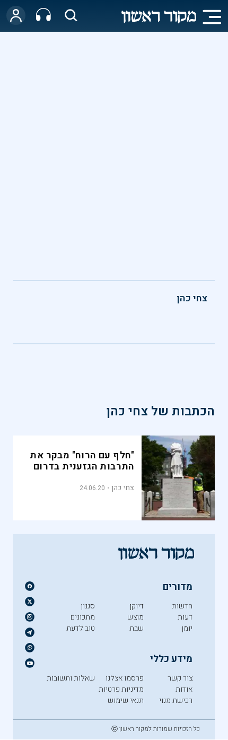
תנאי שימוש (126, 700)
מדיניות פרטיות (121, 689)
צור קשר (180, 678)
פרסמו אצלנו (125, 678)
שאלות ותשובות (71, 678)
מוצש (135, 617)
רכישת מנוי (175, 700)
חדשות (182, 606)
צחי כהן (192, 298)
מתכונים (83, 617)
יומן (186, 628)
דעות (185, 617)
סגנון (88, 606)
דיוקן (136, 606)
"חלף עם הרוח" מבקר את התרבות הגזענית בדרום (82, 461)
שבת (136, 628)
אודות (184, 689)
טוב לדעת (80, 628)
